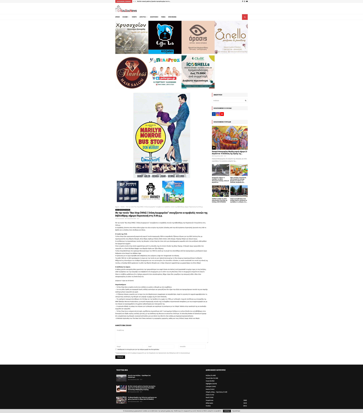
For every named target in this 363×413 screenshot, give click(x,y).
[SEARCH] (246, 100)
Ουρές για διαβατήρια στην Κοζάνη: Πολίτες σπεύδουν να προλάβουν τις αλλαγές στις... (238, 200)
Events (134, 17)
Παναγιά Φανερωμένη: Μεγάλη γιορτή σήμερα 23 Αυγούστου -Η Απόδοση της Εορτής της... (229, 153)
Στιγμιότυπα (209, 400)
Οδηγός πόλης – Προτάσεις (214, 392)
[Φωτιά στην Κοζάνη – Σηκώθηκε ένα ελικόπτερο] (121, 378)
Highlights (209, 384)
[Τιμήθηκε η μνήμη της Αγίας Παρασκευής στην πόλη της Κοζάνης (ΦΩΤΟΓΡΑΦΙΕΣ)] (220, 191)
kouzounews (121, 218)
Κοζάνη (125, 17)
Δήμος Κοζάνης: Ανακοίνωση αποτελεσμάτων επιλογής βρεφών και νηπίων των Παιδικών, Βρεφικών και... (238, 180)
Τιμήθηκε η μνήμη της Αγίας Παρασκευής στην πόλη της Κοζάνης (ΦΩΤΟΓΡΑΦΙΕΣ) (219, 200)
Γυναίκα (208, 406)
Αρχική (117, 17)
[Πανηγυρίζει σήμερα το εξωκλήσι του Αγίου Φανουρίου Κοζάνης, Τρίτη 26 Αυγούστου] (220, 170)
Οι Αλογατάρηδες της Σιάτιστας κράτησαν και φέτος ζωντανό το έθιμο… (157, 1)
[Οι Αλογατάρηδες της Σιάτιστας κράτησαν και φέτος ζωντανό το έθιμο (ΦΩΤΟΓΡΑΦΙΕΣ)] (121, 400)
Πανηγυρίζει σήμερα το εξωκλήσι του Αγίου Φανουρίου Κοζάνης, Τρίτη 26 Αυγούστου (220, 180)
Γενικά (163, 17)
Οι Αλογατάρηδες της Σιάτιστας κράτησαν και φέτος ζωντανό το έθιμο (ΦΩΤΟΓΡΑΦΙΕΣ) (142, 398)
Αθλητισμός (154, 17)
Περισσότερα (236, 411)
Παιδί (207, 397)
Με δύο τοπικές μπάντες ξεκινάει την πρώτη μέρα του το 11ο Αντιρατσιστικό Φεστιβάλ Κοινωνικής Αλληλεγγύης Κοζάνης (141, 387)
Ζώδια (208, 395)
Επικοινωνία (172, 17)
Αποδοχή (227, 411)
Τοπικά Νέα (127, 209)
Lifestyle (143, 17)
